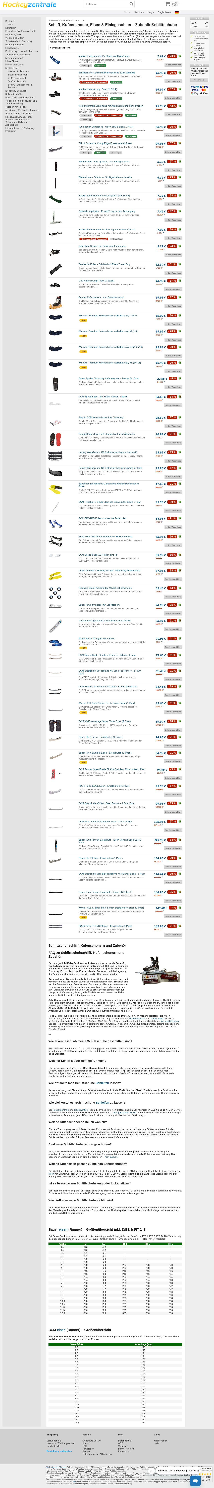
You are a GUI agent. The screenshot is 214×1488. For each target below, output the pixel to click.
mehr (156, 1443)
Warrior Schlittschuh (18, 71)
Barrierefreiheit (126, 1448)
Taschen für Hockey (15, 106)
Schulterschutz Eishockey (18, 41)
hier (74, 1482)
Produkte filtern (61, 47)
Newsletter (88, 1448)
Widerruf (122, 1446)
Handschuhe (12, 48)
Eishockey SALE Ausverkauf (20, 31)
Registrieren (164, 12)
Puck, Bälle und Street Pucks (20, 97)
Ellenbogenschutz (14, 44)
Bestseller (10, 21)
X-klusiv (9, 24)
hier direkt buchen (170, 1021)
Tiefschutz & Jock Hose (17, 54)
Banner (86, 1451)
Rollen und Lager (14, 64)
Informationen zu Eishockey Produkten (20, 129)
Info (126, 12)
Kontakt (86, 1443)
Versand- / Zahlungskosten (61, 1443)
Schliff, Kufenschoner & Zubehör (20, 86)
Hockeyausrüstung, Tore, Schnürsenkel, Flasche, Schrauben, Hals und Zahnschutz (18, 120)
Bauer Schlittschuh (18, 74)
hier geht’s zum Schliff (124, 1112)
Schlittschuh (11, 68)
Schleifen (102, 1083)
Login (151, 12)
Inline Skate (11, 61)
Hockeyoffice (157, 1018)
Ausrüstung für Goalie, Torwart (21, 110)
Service (138, 12)
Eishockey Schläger (15, 90)
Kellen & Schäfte (14, 94)
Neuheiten (10, 27)
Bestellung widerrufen (59, 1451)
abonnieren (199, 80)
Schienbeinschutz (14, 58)
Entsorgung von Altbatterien (97, 1454)
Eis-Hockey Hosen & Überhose (21, 51)
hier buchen (111, 1156)
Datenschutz (124, 1440)
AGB (120, 1443)
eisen (51, 1173)
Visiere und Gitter (14, 37)
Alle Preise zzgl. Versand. (56, 1467)
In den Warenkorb (173, 65)
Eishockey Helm (13, 34)
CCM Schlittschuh (17, 78)
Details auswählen (173, 98)
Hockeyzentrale (137, 1018)
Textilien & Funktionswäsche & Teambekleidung (21, 102)
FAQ (84, 1446)
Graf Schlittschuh (17, 81)
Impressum (124, 1451)
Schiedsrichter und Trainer (19, 113)
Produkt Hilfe (53, 1446)
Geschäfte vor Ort (91, 1440)
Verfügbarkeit (54, 1440)
